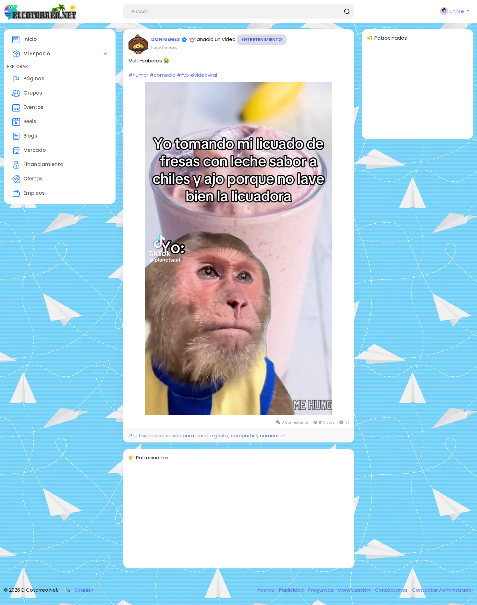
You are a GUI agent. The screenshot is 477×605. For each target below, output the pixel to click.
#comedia (163, 75)
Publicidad (292, 589)
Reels (29, 121)
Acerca (266, 589)
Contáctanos (392, 589)
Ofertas (33, 178)
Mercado (34, 150)
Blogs (30, 135)
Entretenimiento (261, 39)
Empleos (34, 193)
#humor (138, 75)
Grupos (32, 92)
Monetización (355, 589)
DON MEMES (165, 39)
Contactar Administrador (442, 589)
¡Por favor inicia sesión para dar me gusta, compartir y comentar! (207, 435)
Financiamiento (43, 164)
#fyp (183, 75)
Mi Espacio (36, 53)
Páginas (33, 78)
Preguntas (321, 589)
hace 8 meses (164, 47)
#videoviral (203, 75)
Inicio (30, 39)
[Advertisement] (238, 517)
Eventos (33, 107)
